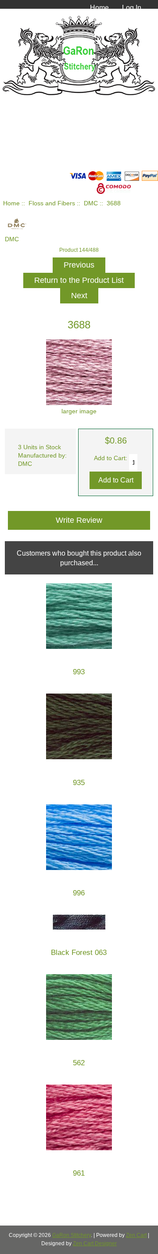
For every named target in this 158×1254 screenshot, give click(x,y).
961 (79, 1173)
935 (79, 782)
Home (99, 7)
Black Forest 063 (79, 952)
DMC (91, 203)
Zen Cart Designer (95, 1243)
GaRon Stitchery (71, 1235)
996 (79, 893)
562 (79, 1063)
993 (79, 672)
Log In (131, 7)
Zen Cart (136, 1235)
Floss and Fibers (52, 203)
